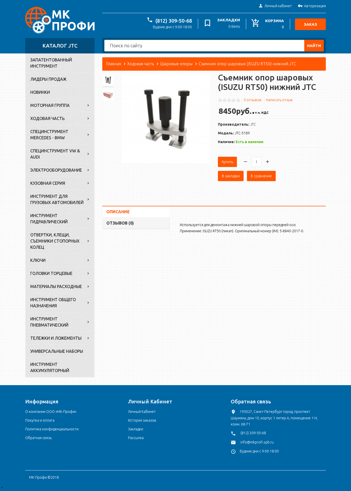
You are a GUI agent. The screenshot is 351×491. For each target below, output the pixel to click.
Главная (113, 63)
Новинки (40, 92)
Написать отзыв (279, 100)
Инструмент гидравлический (49, 218)
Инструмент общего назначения (53, 302)
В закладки (231, 176)
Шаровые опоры (176, 63)
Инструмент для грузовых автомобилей (57, 199)
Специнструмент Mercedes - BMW (49, 134)
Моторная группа (50, 105)
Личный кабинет (278, 6)
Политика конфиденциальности (52, 429)
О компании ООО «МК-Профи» (50, 412)
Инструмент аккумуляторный (49, 367)
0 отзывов (253, 100)
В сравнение (261, 176)
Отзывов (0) (120, 223)
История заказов (142, 420)
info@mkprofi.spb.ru (257, 442)
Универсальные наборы (56, 351)
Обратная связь (38, 438)
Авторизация (315, 6)
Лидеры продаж (48, 79)
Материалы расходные (56, 286)
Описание (118, 211)
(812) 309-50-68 (173, 21)
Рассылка (136, 438)
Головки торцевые (51, 273)
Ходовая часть (47, 118)
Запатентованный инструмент (51, 63)
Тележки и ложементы (55, 338)
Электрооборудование (56, 170)
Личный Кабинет (142, 412)
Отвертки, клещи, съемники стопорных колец (54, 241)
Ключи (37, 260)
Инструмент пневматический (49, 322)
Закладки (135, 429)
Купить (227, 162)
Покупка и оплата (39, 420)
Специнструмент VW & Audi (55, 154)
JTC (253, 124)
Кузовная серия (47, 183)
